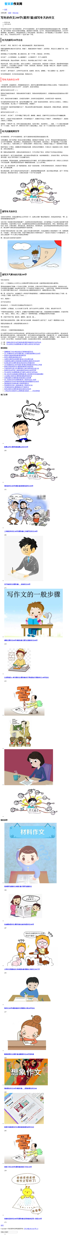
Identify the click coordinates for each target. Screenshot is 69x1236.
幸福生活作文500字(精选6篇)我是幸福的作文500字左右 (23, 342)
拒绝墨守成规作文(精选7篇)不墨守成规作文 (18, 886)
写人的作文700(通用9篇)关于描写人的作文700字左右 (23, 344)
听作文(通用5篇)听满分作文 (13, 357)
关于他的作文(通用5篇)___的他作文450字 (17, 584)
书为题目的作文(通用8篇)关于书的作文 (16, 387)
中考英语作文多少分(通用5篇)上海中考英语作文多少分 (21, 368)
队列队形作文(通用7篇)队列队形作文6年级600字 (19, 363)
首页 (5, 9)
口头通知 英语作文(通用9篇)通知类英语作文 (18, 376)
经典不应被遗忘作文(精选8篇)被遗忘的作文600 (19, 1127)
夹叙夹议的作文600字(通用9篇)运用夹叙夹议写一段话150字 (23, 1218)
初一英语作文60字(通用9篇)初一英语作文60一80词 (20, 379)
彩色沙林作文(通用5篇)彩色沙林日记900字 (17, 389)
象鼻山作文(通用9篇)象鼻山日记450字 (16, 447)
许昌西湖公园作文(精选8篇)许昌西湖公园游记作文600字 (22, 361)
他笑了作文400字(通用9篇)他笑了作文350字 (18, 1167)
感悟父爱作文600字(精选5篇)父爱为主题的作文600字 (21, 640)
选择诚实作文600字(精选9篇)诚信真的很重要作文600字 (21, 381)
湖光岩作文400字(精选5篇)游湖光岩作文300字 (18, 486)
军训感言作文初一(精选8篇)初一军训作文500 (18, 385)
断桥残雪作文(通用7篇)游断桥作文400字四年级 (19, 1054)
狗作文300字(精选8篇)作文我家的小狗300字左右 (19, 1008)
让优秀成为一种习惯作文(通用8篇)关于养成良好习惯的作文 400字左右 (26, 677)
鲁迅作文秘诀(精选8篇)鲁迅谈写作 (15, 355)
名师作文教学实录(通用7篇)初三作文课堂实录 (18, 359)
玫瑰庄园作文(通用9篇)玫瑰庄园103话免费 (17, 378)
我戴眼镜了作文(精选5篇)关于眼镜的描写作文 (18, 351)
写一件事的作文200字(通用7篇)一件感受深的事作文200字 (22, 353)
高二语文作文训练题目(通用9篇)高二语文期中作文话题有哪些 (23, 374)
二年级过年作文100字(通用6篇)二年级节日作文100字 (21, 531)
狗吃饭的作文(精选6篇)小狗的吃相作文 (16, 383)
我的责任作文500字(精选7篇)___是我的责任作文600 (20, 1088)
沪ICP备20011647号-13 (31, 1228)
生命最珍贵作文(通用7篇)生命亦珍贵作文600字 (19, 924)
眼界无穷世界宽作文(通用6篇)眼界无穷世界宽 (18, 366)
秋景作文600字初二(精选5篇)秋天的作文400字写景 (20, 370)
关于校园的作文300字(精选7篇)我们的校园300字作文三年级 (23, 364)
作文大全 (15, 13)
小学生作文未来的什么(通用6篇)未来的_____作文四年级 (22, 391)
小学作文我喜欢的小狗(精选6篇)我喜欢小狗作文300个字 (22, 969)
